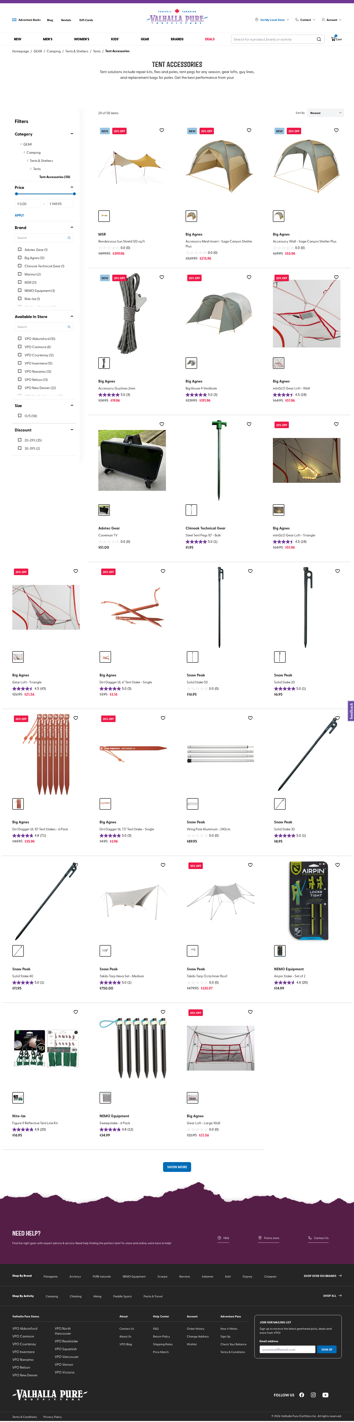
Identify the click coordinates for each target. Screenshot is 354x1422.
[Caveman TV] (132, 460)
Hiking (97, 1296)
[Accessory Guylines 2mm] (132, 313)
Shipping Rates (163, 1344)
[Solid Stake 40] (46, 901)
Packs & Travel (153, 1296)
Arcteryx (75, 1276)
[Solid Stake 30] (308, 754)
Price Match (161, 1352)
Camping (54, 51)
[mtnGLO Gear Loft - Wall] (306, 313)
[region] (301, 1394)
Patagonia (51, 1276)
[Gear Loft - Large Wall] (220, 1048)
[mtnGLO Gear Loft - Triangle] (306, 460)
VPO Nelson (21, 1367)
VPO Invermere (23, 1351)
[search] (319, 39)
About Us (125, 1336)
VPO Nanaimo (23, 1359)
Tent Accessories (117, 51)
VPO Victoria (64, 1372)
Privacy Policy (52, 1417)
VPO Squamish (66, 1348)
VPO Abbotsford (24, 1328)
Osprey (247, 1276)
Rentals (66, 20)
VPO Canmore (23, 1336)
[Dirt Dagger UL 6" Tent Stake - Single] (133, 607)
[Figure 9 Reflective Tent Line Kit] (46, 1048)
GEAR (38, 51)
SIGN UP (326, 1349)
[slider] (16, 193)
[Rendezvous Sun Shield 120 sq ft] (132, 166)
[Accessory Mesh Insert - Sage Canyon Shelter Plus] (219, 166)
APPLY (19, 215)
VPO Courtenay (24, 1344)
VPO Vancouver (67, 1356)
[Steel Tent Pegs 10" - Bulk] (219, 460)
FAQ (226, 1238)
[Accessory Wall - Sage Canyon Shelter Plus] (306, 166)
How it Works (228, 1329)
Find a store (271, 1238)
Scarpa (162, 1276)
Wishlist (192, 1344)
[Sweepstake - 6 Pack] (133, 1048)
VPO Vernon (64, 1364)
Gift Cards (86, 20)
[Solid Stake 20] (308, 607)
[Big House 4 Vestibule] (219, 313)
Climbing (76, 1296)
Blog (50, 20)
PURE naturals (102, 1276)
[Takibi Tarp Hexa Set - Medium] (133, 901)
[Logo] (177, 16)
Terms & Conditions (232, 1352)
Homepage (20, 51)
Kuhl (228, 1276)
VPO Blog (125, 1344)
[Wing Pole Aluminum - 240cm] (220, 754)
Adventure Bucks (29, 20)
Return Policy (161, 1336)
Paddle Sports (122, 1296)
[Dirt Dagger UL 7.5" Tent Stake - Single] (133, 754)
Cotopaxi (270, 1276)
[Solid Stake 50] (220, 607)
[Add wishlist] (161, 130)
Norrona (184, 1276)
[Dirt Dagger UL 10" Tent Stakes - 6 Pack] (46, 754)
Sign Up (225, 1336)
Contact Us (321, 1238)
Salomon (207, 1276)
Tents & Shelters (76, 51)
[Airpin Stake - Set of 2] (308, 901)
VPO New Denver (25, 1375)
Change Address (198, 1336)
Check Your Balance (233, 1344)
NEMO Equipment (134, 1276)
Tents (97, 51)
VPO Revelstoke (66, 1341)
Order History (195, 1329)
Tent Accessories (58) (54, 176)
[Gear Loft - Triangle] (46, 607)
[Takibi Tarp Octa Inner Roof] (220, 901)
